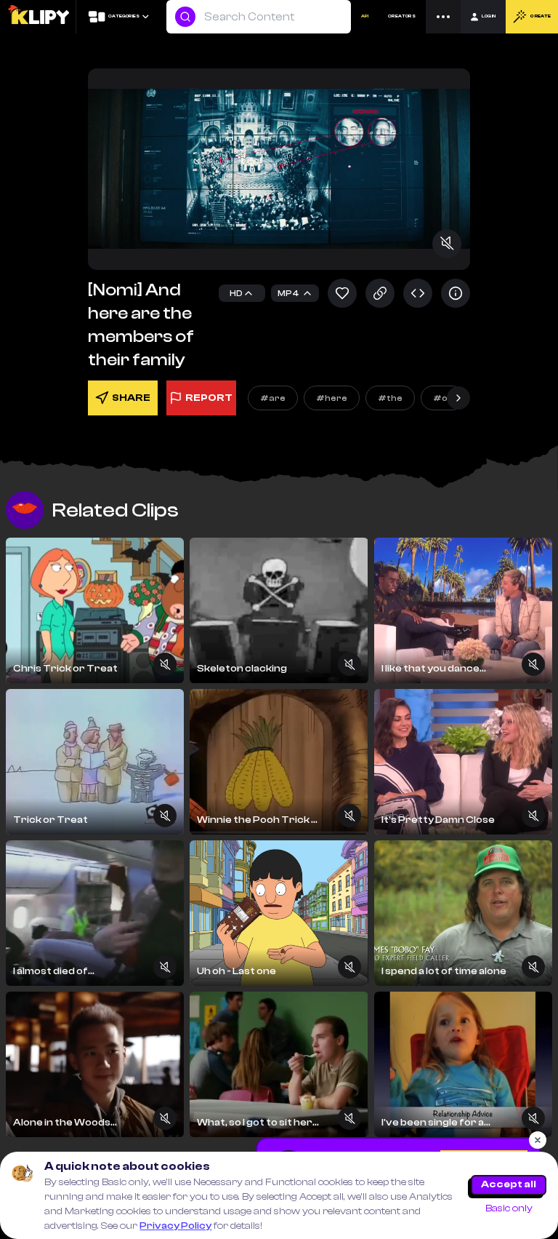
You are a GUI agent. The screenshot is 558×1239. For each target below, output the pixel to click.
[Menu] (443, 16)
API (364, 16)
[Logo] (38, 16)
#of (442, 398)
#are (273, 398)
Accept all (508, 1184)
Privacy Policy (175, 1226)
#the (390, 398)
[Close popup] (537, 1140)
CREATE (540, 16)
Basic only (509, 1208)
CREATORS (402, 16)
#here (331, 398)
